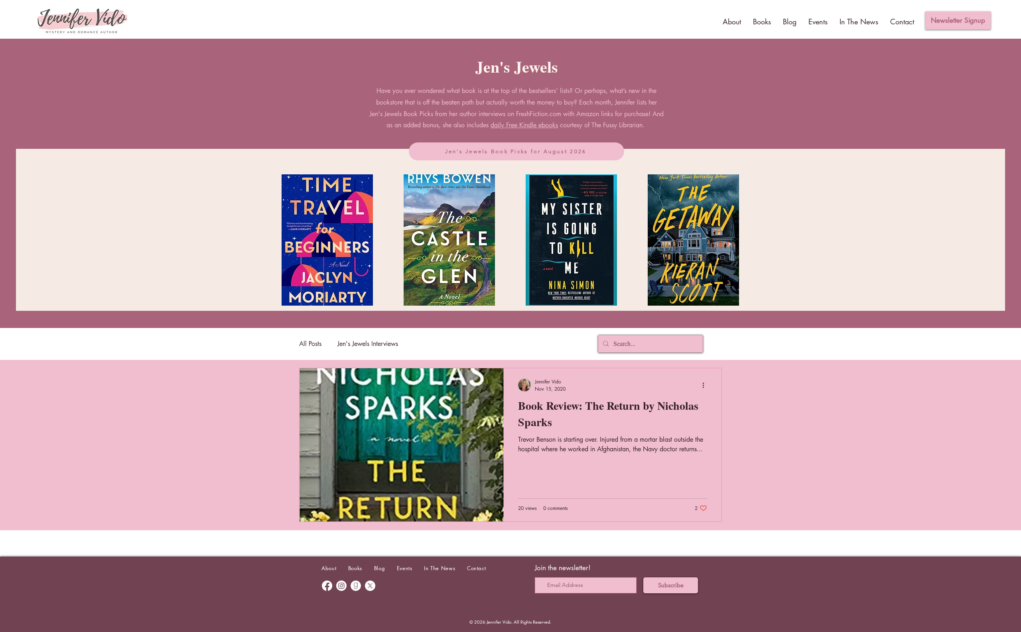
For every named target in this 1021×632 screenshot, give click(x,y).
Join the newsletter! (563, 567)
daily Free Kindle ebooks (524, 125)
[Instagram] (341, 586)
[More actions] (706, 385)
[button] (958, 21)
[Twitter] (370, 586)
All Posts (310, 344)
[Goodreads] (356, 586)
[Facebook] (327, 586)
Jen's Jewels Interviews (367, 344)
